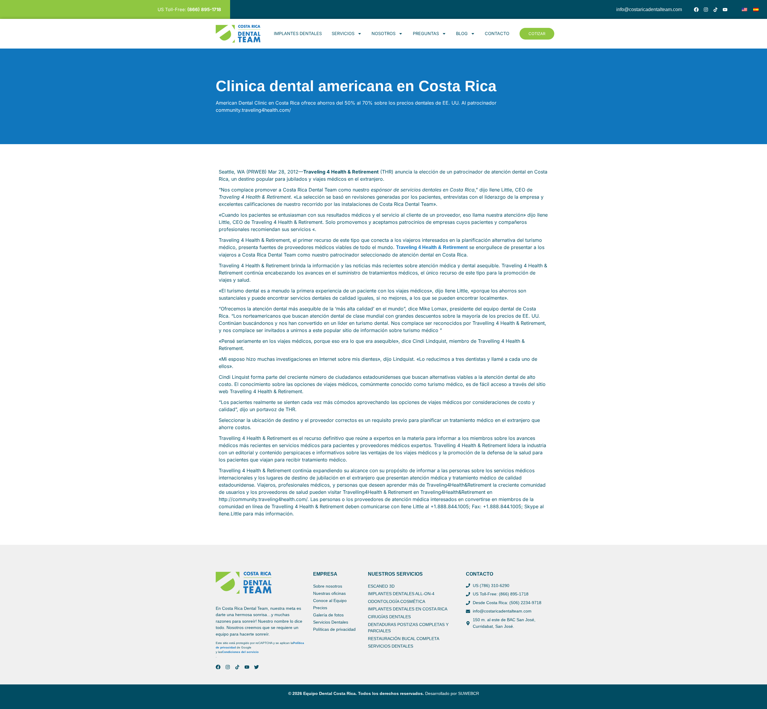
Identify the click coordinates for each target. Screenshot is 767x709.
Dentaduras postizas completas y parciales (408, 627)
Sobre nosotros (327, 586)
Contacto (497, 33)
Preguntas (426, 33)
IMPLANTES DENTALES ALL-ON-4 (401, 593)
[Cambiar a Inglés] (744, 9)
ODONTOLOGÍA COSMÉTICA (396, 601)
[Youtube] (725, 9)
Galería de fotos (328, 615)
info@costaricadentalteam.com (649, 9)
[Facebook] (696, 9)
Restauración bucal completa (403, 638)
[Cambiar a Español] (756, 9)
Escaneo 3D (381, 586)
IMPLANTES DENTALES (298, 33)
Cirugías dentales (389, 616)
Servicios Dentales (330, 622)
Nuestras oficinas (329, 593)
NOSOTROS (383, 33)
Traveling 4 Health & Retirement (432, 247)
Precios (320, 607)
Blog (462, 33)
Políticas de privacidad (334, 629)
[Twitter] (256, 667)
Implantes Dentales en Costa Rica (407, 609)
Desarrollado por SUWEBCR (452, 693)
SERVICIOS (343, 33)
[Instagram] (705, 9)
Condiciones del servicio (240, 652)
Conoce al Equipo (330, 600)
